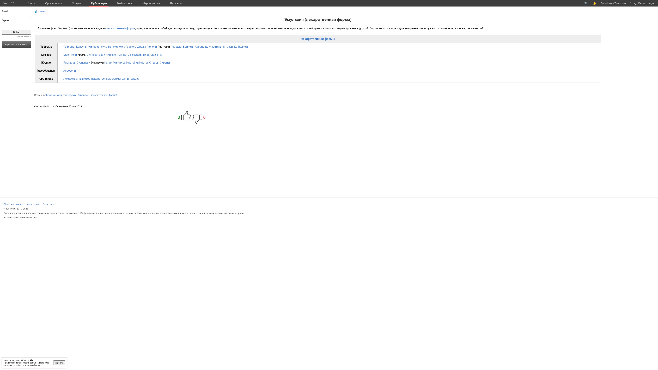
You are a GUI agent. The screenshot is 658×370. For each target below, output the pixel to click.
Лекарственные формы (318, 39)
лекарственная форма (120, 28)
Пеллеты (243, 46)
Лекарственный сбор (76, 78)
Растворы (69, 62)
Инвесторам (32, 204)
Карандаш (201, 46)
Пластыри (149, 54)
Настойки (132, 62)
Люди (31, 3)
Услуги (76, 3)
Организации (53, 3)
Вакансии (176, 3)
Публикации (99, 3)
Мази (66, 54)
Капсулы (81, 46)
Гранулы (131, 46)
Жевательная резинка (223, 46)
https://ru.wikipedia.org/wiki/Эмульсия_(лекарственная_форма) (81, 95)
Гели (74, 54)
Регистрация (646, 3)
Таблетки (69, 46)
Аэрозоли (69, 70)
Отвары (154, 62)
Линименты (113, 54)
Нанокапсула (116, 46)
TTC (159, 54)
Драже (141, 46)
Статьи (42, 11)
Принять (59, 363)
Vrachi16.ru (10, 3)
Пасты (125, 54)
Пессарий (136, 54)
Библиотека (124, 3)
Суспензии (83, 62)
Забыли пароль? (23, 37)
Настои (144, 62)
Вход (633, 3)
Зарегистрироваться (16, 44)
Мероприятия (151, 3)
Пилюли (152, 46)
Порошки (176, 46)
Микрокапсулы (97, 46)
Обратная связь (12, 204)
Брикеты (188, 46)
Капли (108, 62)
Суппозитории (96, 54)
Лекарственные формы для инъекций (115, 78)
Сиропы (165, 62)
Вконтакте (49, 204)
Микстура (119, 62)
